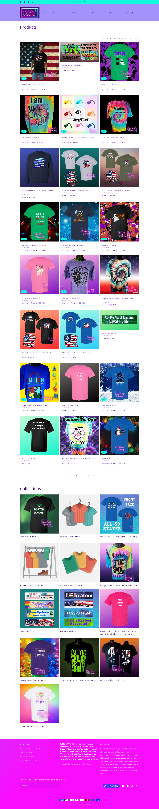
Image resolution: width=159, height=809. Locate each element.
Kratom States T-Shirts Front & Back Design (119, 536)
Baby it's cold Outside (109, 406)
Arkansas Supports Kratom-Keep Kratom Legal (77, 353)
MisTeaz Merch (76, 804)
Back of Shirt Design (28, 458)
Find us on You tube (27, 756)
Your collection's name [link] (70, 536)
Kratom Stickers (67, 631)
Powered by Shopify (86, 804)
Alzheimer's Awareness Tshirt (71, 298)
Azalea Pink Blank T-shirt (70, 406)
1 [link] (64, 475)
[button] (75, 12)
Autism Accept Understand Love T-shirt (34, 406)
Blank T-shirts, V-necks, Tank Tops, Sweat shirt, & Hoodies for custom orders (118, 632)
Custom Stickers (27, 631)
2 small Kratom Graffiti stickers (72, 65)
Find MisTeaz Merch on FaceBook (31, 749)
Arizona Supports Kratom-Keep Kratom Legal (36, 353)
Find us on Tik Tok (26, 752)
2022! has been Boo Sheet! (110, 85)
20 (88, 475)
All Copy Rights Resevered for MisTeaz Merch (75, 764)
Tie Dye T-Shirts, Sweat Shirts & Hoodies (117, 585)
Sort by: (105, 38)
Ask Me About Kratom (109, 333)
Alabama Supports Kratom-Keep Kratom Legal (77, 190)
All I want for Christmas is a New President (35, 245)
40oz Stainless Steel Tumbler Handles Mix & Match (78, 138)
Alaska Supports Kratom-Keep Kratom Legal (116, 190)
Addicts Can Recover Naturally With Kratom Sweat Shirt (38, 191)
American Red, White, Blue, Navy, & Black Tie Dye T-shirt (118, 299)
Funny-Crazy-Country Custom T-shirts (76, 680)
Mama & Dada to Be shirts (111, 680)
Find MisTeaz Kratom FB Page (30, 760)
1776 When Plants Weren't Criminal (33, 85)
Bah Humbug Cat (107, 458)
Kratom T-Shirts (27, 536)
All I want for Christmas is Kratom (72, 245)
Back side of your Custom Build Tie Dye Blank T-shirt (79, 458)
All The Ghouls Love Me (109, 245)
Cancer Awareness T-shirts (31, 680)
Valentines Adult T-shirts (30, 726)
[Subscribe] (56, 785)
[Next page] (94, 475)
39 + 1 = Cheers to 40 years (30, 138)
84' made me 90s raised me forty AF (113, 138)
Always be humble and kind (31, 298)
